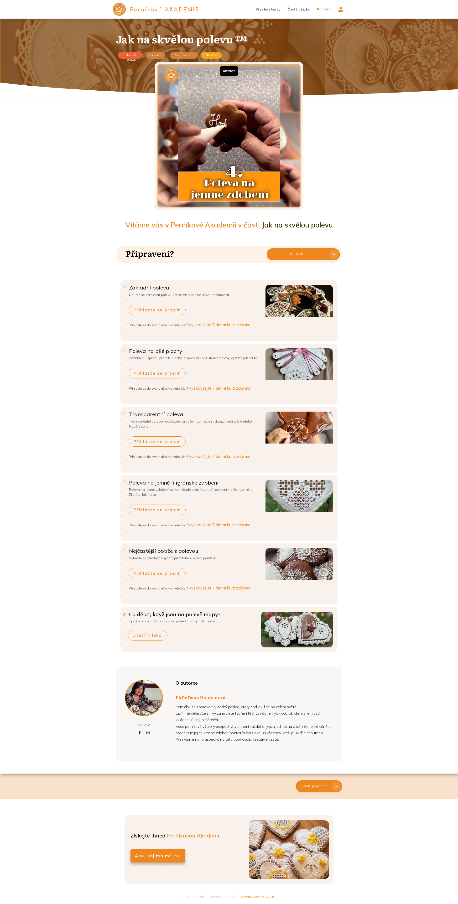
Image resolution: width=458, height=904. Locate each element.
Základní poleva (149, 287)
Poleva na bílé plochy (155, 351)
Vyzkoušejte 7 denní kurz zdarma (219, 324)
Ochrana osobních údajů (257, 896)
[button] (157, 310)
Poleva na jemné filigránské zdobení (174, 482)
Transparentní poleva (156, 414)
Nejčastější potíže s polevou (163, 551)
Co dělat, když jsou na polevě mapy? (174, 614)
